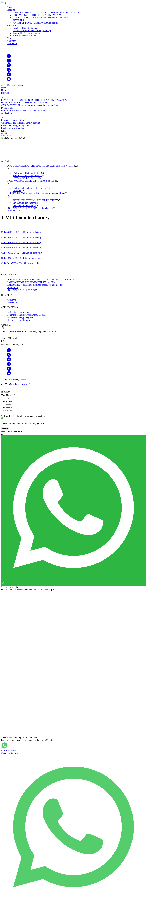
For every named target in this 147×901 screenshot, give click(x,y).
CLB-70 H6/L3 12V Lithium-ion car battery (21, 237)
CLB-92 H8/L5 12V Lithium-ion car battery (21, 247)
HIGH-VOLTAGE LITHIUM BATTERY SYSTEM (31, 282)
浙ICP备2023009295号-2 (21, 384)
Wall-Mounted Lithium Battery (27, 173)
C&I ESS (17, 190)
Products (11, 10)
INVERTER (18, 20)
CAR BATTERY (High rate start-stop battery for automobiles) (41, 17)
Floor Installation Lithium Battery (28, 175)
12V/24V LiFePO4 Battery (25, 178)
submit (5, 429)
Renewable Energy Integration (26, 33)
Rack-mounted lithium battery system (29, 188)
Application (12, 25)
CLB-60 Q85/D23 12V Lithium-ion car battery (22, 258)
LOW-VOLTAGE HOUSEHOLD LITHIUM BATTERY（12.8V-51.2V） (42, 279)
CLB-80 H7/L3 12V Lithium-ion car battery (21, 242)
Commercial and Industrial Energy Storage (32, 30)
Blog (9, 38)
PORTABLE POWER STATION (22, 290)
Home (9, 7)
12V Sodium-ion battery (24, 205)
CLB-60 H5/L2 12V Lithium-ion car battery (21, 232)
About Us (11, 41)
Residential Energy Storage (25, 28)
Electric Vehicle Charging (24, 35)
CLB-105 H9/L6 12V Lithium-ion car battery (21, 253)
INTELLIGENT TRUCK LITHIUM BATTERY (35, 200)
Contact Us (12, 43)
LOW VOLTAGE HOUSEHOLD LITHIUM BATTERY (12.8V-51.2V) (46, 12)
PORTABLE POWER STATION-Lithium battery (35, 23)
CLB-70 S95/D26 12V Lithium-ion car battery (22, 263)
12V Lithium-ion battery (24, 203)
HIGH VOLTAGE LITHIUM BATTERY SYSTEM (37, 15)
